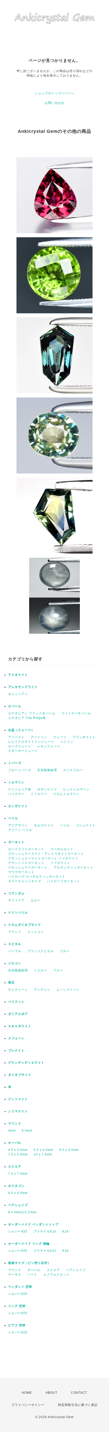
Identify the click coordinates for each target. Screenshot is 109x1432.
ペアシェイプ (18, 1205)
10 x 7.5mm (43, 1154)
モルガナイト (44, 825)
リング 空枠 (17, 1306)
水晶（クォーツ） (21, 730)
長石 (11, 982)
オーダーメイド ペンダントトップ (33, 1224)
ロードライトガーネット (26, 849)
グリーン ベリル (20, 830)
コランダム (16, 893)
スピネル (14, 944)
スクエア (14, 1166)
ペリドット (16, 1002)
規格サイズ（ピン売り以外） (29, 1263)
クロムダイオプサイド (24, 925)
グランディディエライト (26, 1062)
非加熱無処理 (47, 770)
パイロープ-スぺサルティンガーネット (36, 876)
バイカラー (16, 794)
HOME (27, 1392)
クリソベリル (18, 912)
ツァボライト (60, 863)
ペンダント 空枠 (20, 1287)
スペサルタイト (62, 849)
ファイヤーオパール (76, 713)
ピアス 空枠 (17, 1325)
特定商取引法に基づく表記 (78, 1405)
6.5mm (27, 1130)
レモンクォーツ (48, 746)
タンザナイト (18, 806)
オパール (14, 706)
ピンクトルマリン (76, 789)
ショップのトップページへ (54, 93)
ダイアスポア (18, 1014)
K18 (65, 1231)
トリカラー (39, 794)
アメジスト (16, 737)
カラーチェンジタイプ (24, 881)
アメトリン (39, 737)
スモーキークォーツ (23, 751)
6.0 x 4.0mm (69, 1150)
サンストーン (18, 989)
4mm (12, 1130)
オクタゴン (16, 1186)
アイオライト (18, 675)
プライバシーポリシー (27, 1405)
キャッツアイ (18, 694)
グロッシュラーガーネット (28, 867)
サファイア (16, 900)
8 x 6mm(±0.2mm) (22, 1212)
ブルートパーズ (19, 770)
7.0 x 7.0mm (18, 1173)
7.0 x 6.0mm (18, 1154)
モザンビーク (47, 789)
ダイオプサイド (19, 1075)
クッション (35, 932)
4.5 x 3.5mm (18, 1150)
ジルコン (14, 963)
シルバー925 (17, 1231)
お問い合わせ (54, 103)
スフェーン (16, 1038)
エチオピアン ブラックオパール (31, 713)
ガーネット (16, 842)
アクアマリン (18, 825)
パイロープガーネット (63, 881)
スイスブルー (73, 770)
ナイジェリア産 (19, 789)
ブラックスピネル (40, 951)
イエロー (40, 970)
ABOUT (51, 1392)
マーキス (14, 1274)
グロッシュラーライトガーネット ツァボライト (43, 858)
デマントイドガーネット (26, 863)
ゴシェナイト (86, 825)
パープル (14, 951)
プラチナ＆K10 (44, 1231)
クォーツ (59, 737)
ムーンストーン (68, 989)
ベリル (13, 818)
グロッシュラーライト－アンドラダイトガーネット (46, 854)
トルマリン (16, 782)
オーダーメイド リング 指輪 (29, 1243)
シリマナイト (18, 1111)
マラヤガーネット (21, 872)
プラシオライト (84, 737)
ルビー (36, 900)
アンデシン (42, 989)
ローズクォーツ (19, 746)
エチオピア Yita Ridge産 (27, 718)
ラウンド (14, 932)
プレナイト (16, 1050)
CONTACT (79, 1392)
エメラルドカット (56, 1274)
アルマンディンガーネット (73, 867)
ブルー (65, 951)
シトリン (67, 742)
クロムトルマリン (66, 794)
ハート (32, 1274)
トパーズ (14, 763)
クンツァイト (18, 1099)
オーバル (14, 1143)
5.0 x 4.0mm (43, 1150)
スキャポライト (19, 1026)
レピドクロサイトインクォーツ (31, 742)
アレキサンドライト (23, 687)
